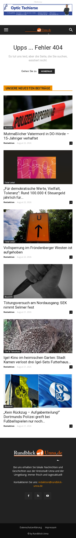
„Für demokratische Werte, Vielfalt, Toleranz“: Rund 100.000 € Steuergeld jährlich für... (34, 193)
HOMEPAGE (46, 71)
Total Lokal (10, 182)
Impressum (50, 527)
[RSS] (38, 495)
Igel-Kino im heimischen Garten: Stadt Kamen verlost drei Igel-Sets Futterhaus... (37, 359)
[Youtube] (47, 495)
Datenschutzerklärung (31, 527)
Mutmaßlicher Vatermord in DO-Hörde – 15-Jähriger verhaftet (36, 136)
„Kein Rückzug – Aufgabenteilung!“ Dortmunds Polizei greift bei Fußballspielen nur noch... (32, 416)
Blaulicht (9, 128)
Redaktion (9, 143)
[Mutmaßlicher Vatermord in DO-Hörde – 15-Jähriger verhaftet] (38, 112)
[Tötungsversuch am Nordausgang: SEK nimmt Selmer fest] (38, 281)
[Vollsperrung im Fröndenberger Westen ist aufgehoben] (38, 226)
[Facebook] (28, 495)
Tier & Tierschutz (12, 351)
